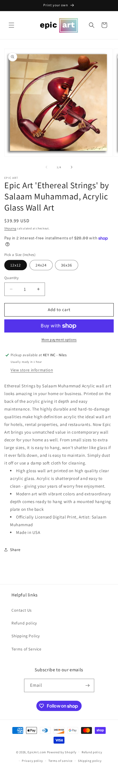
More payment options (59, 339)
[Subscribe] (87, 685)
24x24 (41, 265)
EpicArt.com (36, 752)
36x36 (66, 265)
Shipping (10, 228)
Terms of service (60, 761)
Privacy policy (32, 761)
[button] (11, 25)
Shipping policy (90, 761)
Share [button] (15, 549)
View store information (32, 370)
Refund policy (24, 623)
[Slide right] (71, 167)
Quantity (11, 277)
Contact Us (21, 610)
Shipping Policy (25, 635)
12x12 (15, 265)
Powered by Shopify (61, 752)
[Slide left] (46, 167)
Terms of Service (26, 649)
